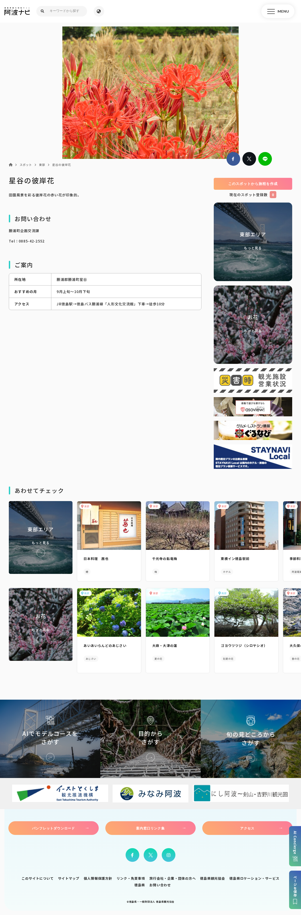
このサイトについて (38, 878)
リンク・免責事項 (131, 878)
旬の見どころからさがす (251, 739)
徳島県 (139, 885)
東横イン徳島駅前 (235, 558)
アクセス (247, 828)
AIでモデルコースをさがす (50, 739)
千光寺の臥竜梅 (164, 558)
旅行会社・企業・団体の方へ (172, 878)
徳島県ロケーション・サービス (254, 878)
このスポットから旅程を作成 (253, 184)
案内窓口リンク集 (150, 828)
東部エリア (253, 242)
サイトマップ (68, 878)
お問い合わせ (160, 885)
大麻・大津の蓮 (164, 645)
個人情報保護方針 (98, 878)
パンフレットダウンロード (53, 828)
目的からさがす (150, 739)
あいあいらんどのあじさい (105, 645)
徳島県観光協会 (212, 878)
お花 (253, 325)
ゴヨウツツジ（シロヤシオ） (244, 645)
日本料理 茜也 (96, 558)
